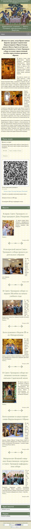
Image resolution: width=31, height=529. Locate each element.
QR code (5, 150)
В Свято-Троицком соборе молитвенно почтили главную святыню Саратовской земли (15, 375)
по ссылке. (4, 189)
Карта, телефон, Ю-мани (15, 150)
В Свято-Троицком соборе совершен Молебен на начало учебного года (15, 293)
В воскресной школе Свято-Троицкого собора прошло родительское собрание (15, 252)
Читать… (4, 237)
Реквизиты (5, 156)
